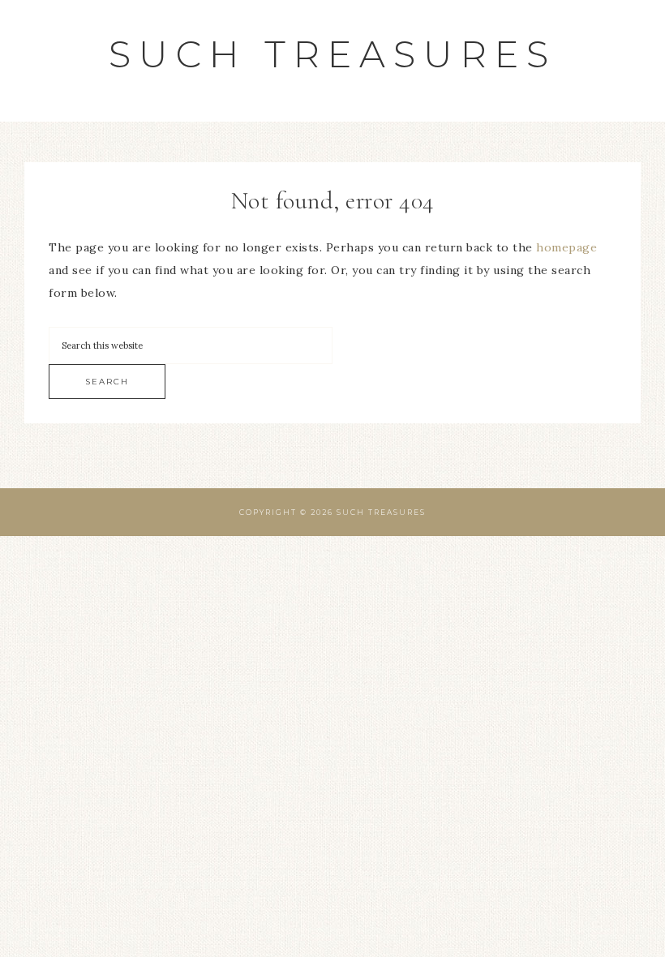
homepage (566, 247)
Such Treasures (332, 54)
